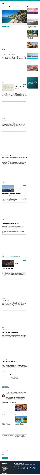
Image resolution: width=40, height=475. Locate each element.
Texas (30, 467)
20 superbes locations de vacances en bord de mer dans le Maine (32, 72)
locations (16, 466)
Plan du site (3, 466)
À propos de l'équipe (4, 467)
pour (20, 466)
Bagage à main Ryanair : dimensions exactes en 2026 (20, 263)
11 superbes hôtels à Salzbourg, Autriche (7, 435)
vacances (27, 466)
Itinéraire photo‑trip (4, 470)
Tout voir (26, 463)
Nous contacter (4, 465)
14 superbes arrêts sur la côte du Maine (30, 49)
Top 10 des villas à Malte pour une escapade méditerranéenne (19, 424)
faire (33, 466)
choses (16, 467)
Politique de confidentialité (5, 468)
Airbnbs (24, 467)
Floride (23, 466)
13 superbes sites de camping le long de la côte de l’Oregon (32, 27)
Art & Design (18, 3)
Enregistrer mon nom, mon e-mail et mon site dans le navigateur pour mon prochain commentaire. (14, 455)
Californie (34, 467)
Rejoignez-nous (36, 0)
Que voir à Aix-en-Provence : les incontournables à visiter (19, 87)
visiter (31, 468)
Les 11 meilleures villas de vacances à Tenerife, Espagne (6, 424)
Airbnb (35, 468)
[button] (24, 3)
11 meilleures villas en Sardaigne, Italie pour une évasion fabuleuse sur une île (32, 61)
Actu (15, 3)
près (30, 466)
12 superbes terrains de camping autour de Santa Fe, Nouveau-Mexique (20, 436)
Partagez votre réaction (3, 473)
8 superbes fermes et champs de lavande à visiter (31, 15)
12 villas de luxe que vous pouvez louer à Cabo (18, 412)
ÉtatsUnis (24, 468)
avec (27, 467)
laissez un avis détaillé (15, 378)
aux (16, 468)
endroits (20, 467)
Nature (22, 3)
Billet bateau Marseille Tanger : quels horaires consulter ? (20, 188)
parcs (28, 468)
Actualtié (3, 371)
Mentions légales (4, 469)
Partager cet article (5, 26)
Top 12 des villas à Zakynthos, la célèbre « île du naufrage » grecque (7, 412)
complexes (19, 468)
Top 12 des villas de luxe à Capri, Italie (30, 38)
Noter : (3, 450)
